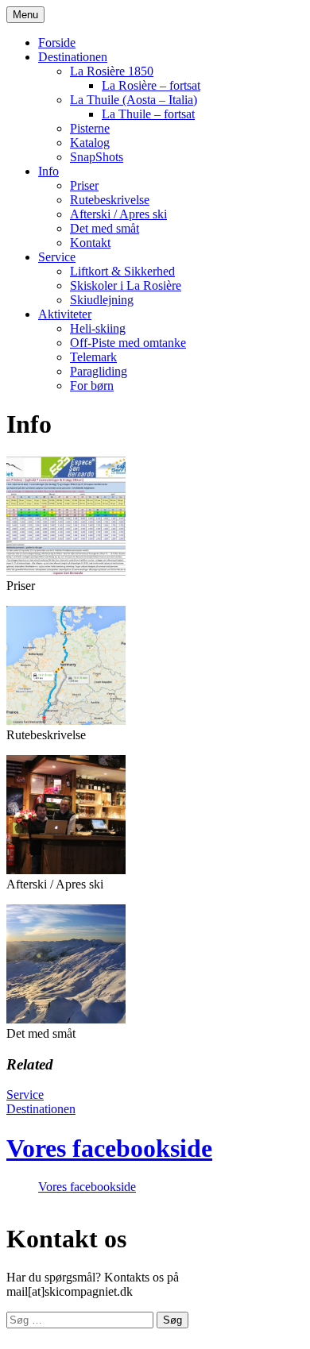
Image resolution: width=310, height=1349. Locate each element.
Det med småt (104, 228)
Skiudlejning (102, 299)
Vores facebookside (109, 1148)
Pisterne (90, 128)
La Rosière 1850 (111, 71)
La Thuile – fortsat (148, 114)
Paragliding (98, 371)
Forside (57, 42)
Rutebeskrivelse (109, 199)
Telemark (93, 357)
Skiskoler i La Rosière (125, 285)
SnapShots (96, 157)
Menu (25, 15)
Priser (84, 185)
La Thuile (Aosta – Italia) (133, 99)
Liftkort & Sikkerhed (122, 271)
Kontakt (90, 242)
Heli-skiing (98, 328)
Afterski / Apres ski (118, 214)
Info (48, 171)
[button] (66, 516)
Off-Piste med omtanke (128, 342)
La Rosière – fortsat (151, 85)
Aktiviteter (64, 314)
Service (57, 257)
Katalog (90, 142)
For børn (92, 385)
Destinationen (72, 57)
